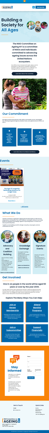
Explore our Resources (23, 267)
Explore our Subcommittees (7, 272)
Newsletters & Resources (39, 410)
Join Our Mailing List (40, 414)
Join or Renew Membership (12, 307)
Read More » (12, 201)
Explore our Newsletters (24, 265)
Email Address (29, 370)
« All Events (24, 207)
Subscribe (31, 377)
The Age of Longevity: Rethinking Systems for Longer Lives (11, 190)
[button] (24, 1)
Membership (38, 412)
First (28, 361)
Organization (38, 370)
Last (28, 366)
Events (5, 161)
